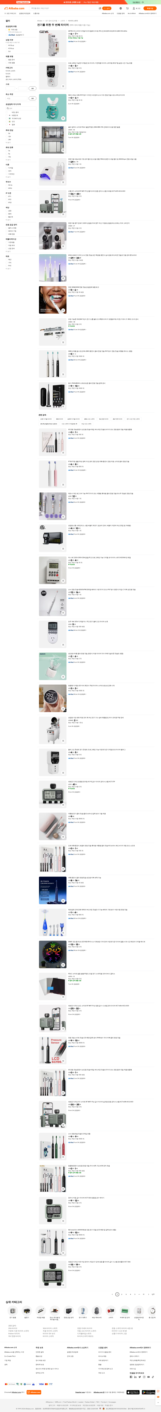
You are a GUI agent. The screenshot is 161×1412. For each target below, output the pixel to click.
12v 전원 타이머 (103, 419)
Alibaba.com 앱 (99, 1392)
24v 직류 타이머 (117, 419)
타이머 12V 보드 (49, 1334)
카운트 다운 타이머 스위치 (18, 1331)
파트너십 (133, 1369)
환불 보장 (39, 1356)
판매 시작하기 (134, 1356)
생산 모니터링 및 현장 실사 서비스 (47, 1369)
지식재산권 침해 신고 (105, 1369)
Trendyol (104, 1402)
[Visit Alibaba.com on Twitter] (139, 1377)
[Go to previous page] (112, 1294)
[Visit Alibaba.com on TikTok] (153, 1377)
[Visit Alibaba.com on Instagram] (144, 1377)
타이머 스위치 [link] (73, 21)
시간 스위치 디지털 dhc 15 (69, 424)
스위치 (62, 21)
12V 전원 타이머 (14, 1336)
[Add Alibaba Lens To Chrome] (34, 1392)
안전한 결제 (40, 1352)
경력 (5, 1364)
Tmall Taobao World (69, 1402)
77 (143, 1294)
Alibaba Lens (16, 1392)
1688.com (58, 1402)
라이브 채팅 (102, 1356)
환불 (99, 1364)
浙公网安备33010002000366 (116, 1409)
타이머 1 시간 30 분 (119, 1331)
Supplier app (80, 1392)
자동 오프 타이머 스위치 (86, 1331)
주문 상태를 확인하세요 (138, 1360)
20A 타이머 (12, 1328)
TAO (97, 1402)
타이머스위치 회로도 (85, 1336)
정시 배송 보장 (41, 1360)
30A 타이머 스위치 (50, 1328)
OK (32, 88)
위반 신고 (101, 1373)
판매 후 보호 (40, 1364)
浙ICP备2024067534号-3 (136, 1409)
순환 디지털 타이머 (46, 419)
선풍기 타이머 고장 (119, 1334)
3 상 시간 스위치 (86, 424)
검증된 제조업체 (72, 1352)
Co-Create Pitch (10, 1356)
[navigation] (21, 658)
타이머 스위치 (48, 1336)
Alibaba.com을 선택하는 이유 (14, 1352)
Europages (112, 1402)
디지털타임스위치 (84, 1334)
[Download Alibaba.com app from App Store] (133, 1392)
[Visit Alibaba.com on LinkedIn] (135, 1377)
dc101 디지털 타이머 (74, 419)
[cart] (127, 9)
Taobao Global (89, 1402)
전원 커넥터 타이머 (84, 1328)
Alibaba (39, 21)
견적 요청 (70, 1356)
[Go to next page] (148, 1294)
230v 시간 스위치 (89, 419)
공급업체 (82, 41)
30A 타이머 (59, 419)
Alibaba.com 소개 (10, 1347)
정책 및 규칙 (40, 1373)
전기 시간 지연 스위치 (133, 419)
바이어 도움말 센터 (104, 1352)
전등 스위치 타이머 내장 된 (122, 1328)
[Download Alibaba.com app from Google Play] (149, 1392)
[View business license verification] (100, 1409)
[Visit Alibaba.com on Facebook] (131, 1377)
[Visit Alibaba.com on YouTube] (148, 1377)
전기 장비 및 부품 (51, 21)
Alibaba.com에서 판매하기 (139, 1352)
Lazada (80, 1402)
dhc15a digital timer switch (48, 424)
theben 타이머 (14, 1334)
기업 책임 (7, 1360)
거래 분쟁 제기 (103, 1360)
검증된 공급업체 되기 (137, 1364)
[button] (100, 8)
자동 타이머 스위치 (50, 1331)
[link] (158, 1391)
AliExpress (49, 1402)
